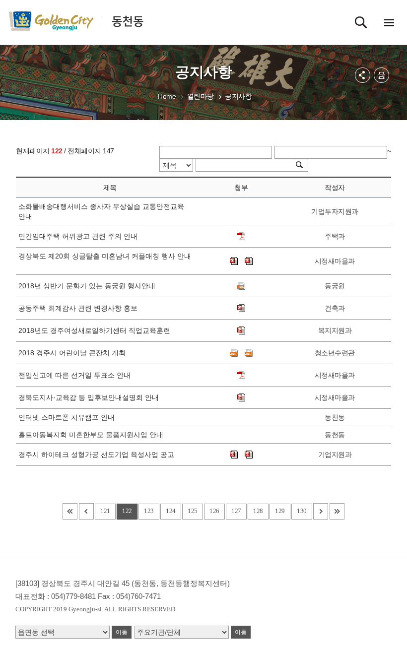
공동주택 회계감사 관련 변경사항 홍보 (79, 308)
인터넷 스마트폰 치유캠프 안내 (68, 417)
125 (193, 511)
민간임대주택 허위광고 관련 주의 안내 (79, 236)
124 (171, 511)
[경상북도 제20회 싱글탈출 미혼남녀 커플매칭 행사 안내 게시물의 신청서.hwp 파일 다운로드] (233, 261)
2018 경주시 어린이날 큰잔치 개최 (74, 353)
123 (149, 511)
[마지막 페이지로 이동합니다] (337, 511)
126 (214, 511)
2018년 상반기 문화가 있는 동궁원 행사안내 (88, 286)
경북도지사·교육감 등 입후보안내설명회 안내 (90, 397)
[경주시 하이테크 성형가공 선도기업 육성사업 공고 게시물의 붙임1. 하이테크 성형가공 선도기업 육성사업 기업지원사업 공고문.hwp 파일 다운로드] (233, 454)
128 (258, 511)
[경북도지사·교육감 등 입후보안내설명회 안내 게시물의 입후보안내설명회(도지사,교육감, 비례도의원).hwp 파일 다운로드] (241, 397)
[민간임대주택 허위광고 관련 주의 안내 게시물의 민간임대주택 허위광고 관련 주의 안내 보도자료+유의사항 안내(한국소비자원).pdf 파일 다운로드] (241, 236)
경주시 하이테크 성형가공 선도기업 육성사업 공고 (98, 454)
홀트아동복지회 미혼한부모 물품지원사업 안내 (92, 435)
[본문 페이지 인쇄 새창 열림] (381, 75)
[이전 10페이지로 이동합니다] (86, 511)
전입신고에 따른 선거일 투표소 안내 (76, 375)
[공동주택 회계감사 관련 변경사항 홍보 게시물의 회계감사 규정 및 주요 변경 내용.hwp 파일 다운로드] (241, 308)
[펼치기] (362, 75)
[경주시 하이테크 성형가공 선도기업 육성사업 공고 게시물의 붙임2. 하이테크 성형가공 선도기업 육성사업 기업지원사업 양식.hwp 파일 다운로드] (248, 454)
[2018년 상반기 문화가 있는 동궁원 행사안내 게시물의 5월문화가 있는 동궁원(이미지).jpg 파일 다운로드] (241, 285)
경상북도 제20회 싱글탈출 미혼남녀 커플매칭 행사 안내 (104, 261)
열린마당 (200, 96)
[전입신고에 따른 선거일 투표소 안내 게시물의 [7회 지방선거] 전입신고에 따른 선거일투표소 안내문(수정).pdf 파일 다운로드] (241, 375)
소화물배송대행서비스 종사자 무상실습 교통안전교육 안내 (101, 211)
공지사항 (238, 96)
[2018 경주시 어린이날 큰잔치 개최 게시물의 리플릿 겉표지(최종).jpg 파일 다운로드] (248, 352)
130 (302, 511)
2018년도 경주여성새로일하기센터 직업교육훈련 (96, 330)
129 (280, 511)
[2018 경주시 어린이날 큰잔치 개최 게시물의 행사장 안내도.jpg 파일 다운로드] (233, 352)
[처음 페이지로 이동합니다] (70, 511)
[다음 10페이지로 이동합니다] (320, 511)
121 (105, 511)
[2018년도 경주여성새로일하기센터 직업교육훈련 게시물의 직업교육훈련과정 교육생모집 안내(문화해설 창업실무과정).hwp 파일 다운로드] (241, 330)
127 (236, 511)
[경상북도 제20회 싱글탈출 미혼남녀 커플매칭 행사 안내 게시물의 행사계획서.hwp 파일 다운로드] (248, 261)
